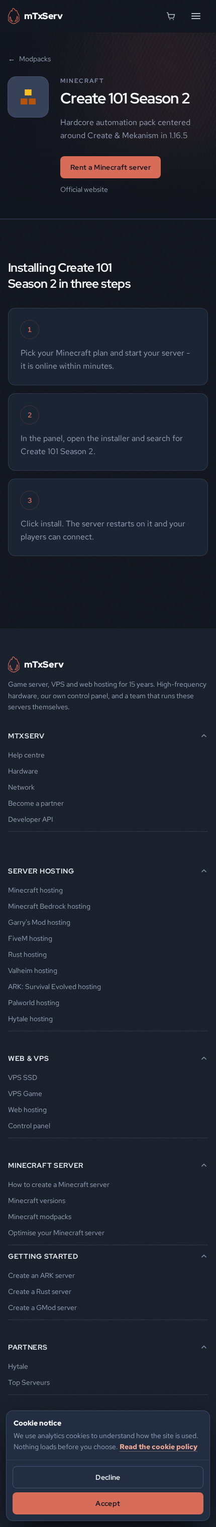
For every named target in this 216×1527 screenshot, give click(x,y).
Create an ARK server (41, 1275)
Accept (107, 1503)
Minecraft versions (36, 1200)
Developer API (30, 819)
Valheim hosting (32, 970)
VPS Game (25, 1093)
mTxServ (26, 735)
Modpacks (29, 58)
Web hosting (27, 1109)
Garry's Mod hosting (39, 922)
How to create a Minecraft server (59, 1184)
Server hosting (41, 871)
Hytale (18, 1366)
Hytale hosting (30, 1018)
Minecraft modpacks (39, 1216)
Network (21, 787)
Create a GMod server (42, 1307)
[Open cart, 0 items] (171, 16)
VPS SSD (22, 1077)
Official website (84, 189)
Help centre (26, 754)
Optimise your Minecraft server (56, 1232)
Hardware (23, 771)
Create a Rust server (39, 1291)
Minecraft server (45, 1165)
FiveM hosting (30, 938)
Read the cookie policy (158, 1446)
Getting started (43, 1256)
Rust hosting (27, 954)
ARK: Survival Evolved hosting (54, 986)
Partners (28, 1347)
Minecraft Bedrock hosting (49, 906)
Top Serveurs (29, 1382)
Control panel (29, 1125)
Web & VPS (28, 1058)
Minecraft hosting (35, 890)
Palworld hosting (33, 1002)
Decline (107, 1477)
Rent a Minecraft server (110, 167)
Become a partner (36, 803)
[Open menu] (196, 16)
